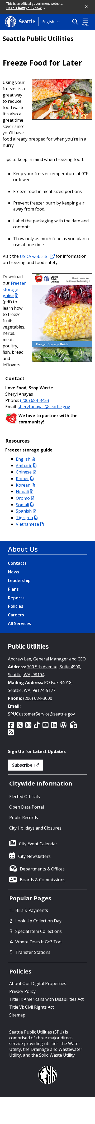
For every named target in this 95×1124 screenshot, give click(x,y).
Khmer (22, 478)
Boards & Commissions (42, 880)
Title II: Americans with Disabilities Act (46, 999)
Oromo (23, 498)
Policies (15, 606)
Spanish (24, 511)
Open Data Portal (26, 807)
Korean (23, 485)
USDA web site (34, 256)
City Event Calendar (38, 844)
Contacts (17, 563)
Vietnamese (27, 524)
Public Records (23, 817)
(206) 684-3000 (37, 698)
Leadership (19, 580)
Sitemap (17, 1015)
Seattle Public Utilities (38, 38)
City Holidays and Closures (35, 828)
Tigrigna (24, 517)
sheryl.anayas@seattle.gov (44, 407)
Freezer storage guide (14, 289)
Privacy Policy (22, 991)
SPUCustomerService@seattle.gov (41, 714)
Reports (16, 598)
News (13, 572)
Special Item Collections (38, 931)
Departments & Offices (42, 869)
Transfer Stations (32, 952)
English (48, 21)
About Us (23, 549)
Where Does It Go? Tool (39, 942)
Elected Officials (24, 796)
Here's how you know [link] (24, 8)
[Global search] (76, 22)
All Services (19, 623)
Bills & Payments (31, 910)
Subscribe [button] (23, 765)
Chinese (24, 472)
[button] (86, 7)
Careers (16, 615)
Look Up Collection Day (38, 921)
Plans (13, 589)
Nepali (22, 491)
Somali (22, 504)
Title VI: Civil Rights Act (31, 1007)
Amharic (24, 465)
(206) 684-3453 (34, 400)
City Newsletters (34, 856)
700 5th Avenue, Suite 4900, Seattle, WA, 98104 (44, 670)
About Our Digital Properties (37, 983)
